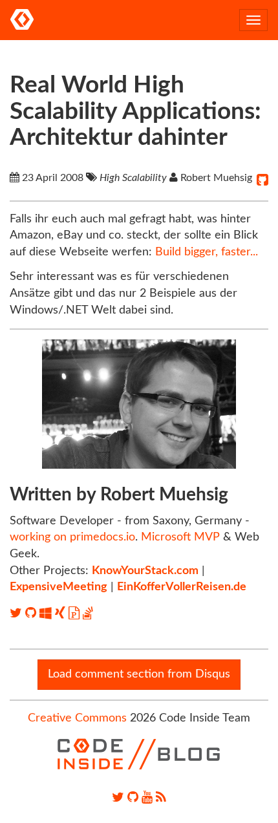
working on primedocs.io (72, 537)
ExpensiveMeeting (58, 587)
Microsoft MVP (180, 537)
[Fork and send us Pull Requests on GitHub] (132, 797)
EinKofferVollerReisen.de (181, 587)
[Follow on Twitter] (17, 613)
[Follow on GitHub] (32, 613)
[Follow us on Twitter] (118, 797)
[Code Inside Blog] (22, 20)
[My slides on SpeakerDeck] (76, 613)
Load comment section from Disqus (139, 674)
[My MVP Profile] (47, 613)
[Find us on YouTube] (147, 797)
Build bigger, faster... (206, 252)
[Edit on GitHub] (262, 180)
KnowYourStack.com (145, 571)
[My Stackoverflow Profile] (88, 613)
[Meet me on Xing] (62, 613)
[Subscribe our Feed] (161, 797)
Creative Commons (77, 718)
